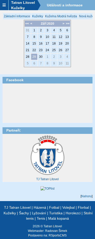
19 (60, 43)
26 (60, 50)
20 (67, 43)
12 (60, 37)
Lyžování (39, 213)
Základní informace (17, 16)
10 (47, 37)
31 (27, 30)
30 (41, 57)
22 (34, 50)
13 (67, 37)
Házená (40, 207)
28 (27, 57)
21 (27, 50)
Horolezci (73, 213)
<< (27, 23)
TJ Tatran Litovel (47, 179)
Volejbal (68, 207)
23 (41, 50)
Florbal (83, 207)
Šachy (24, 213)
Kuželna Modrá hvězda (61, 16)
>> (67, 23)
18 (54, 43)
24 (47, 50)
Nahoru (86, 196)
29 (34, 57)
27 (67, 50)
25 (54, 50)
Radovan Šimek (56, 231)
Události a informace (65, 5)
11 (54, 37)
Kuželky (37, 16)
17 (47, 43)
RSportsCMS (58, 235)
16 (41, 43)
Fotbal (54, 207)
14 (27, 43)
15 (34, 43)
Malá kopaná (58, 218)
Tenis (41, 218)
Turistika (56, 213)
